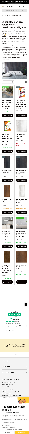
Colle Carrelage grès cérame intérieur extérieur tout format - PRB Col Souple (21, 104)
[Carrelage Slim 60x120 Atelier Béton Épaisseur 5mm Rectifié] (7, 223)
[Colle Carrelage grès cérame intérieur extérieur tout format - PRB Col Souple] (21, 92)
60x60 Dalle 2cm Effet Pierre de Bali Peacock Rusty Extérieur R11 (7, 103)
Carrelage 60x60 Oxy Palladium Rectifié (21, 172)
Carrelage (8, 15)
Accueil (3, 15)
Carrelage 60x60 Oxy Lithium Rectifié (21, 136)
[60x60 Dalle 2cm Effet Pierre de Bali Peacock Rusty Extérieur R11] (7, 92)
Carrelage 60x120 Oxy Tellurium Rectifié (7, 201)
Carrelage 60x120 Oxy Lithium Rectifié (21, 201)
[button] (23, 6)
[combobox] (14, 10)
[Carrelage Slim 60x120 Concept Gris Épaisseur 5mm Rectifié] (21, 223)
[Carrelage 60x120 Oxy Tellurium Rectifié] (7, 191)
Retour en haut (14, 354)
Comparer (20, 82)
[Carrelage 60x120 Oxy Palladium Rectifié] (7, 162)
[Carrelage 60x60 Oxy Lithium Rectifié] (21, 126)
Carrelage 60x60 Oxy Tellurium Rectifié (21, 267)
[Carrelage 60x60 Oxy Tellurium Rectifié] (21, 257)
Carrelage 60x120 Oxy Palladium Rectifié (7, 172)
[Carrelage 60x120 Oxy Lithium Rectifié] (21, 191)
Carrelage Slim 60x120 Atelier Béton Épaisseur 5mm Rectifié (6, 234)
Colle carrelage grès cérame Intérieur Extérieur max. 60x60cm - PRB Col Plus (7, 138)
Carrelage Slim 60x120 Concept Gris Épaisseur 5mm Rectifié (21, 234)
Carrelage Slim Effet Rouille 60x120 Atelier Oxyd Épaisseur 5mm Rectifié (6, 268)
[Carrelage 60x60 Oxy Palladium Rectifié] (21, 162)
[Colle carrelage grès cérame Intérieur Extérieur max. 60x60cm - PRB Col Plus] (7, 126)
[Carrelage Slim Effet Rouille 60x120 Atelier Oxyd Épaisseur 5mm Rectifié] (7, 257)
